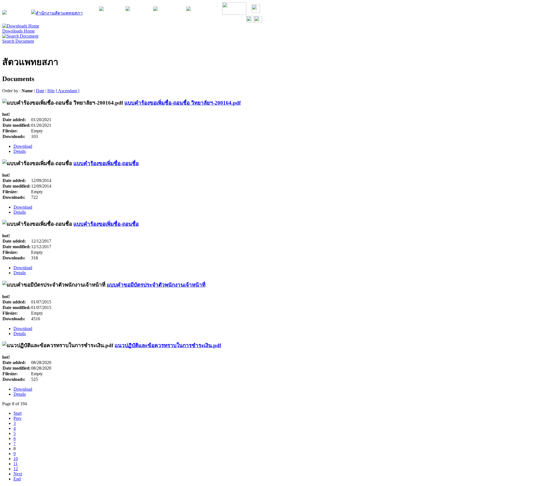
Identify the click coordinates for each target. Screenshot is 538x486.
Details (19, 151)
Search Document (18, 41)
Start (17, 413)
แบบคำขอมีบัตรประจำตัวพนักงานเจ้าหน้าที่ (156, 285)
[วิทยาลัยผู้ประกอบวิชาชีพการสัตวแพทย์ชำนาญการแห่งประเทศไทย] (188, 9)
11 (15, 463)
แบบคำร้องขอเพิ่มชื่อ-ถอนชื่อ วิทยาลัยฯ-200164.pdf (182, 103)
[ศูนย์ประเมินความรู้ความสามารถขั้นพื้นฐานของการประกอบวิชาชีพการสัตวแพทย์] (128, 9)
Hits (51, 90)
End (17, 478)
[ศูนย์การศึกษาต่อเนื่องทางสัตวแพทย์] (101, 9)
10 (15, 458)
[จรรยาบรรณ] (234, 13)
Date (40, 90)
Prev (17, 418)
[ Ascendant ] (67, 90)
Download (22, 146)
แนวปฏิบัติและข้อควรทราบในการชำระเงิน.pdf (168, 345)
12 (15, 468)
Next (17, 473)
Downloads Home (18, 31)
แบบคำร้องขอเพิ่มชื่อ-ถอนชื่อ (106, 163)
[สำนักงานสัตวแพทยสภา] (57, 13)
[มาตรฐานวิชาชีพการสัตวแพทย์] (155, 9)
